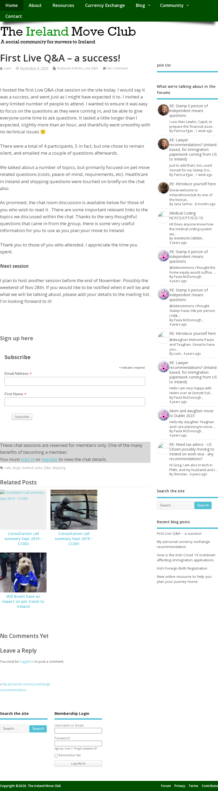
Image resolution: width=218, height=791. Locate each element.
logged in (27, 661)
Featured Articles (70, 68)
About (35, 5)
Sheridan (180, 474)
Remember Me (70, 755)
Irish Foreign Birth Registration (182, 568)
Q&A (47, 467)
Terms (193, 786)
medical (28, 467)
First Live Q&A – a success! (179, 533)
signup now (62, 748)
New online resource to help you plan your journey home (184, 579)
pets (38, 467)
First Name (15, 394)
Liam (7, 68)
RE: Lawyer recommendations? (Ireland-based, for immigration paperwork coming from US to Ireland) (193, 149)
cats (8, 467)
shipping (58, 467)
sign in (28, 459)
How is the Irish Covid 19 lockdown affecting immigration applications (186, 557)
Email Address (18, 373)
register (50, 459)
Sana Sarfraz (183, 204)
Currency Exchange (105, 5)
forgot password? (85, 748)
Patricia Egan (183, 131)
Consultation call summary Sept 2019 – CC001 (74, 538)
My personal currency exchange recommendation (183, 544)
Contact (13, 16)
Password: (62, 738)
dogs (16, 467)
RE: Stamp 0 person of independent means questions (188, 110)
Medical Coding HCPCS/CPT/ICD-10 (186, 215)
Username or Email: (69, 725)
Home (11, 5)
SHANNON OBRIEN (188, 238)
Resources (63, 5)
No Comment (117, 68)
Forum (166, 786)
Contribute (210, 786)
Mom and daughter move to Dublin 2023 (191, 413)
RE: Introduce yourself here (192, 183)
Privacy (179, 786)
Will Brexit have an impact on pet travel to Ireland (23, 601)
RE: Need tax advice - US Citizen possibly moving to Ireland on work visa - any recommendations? (191, 451)
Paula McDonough (187, 276)
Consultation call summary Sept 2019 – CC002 (23, 538)
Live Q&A (91, 68)
